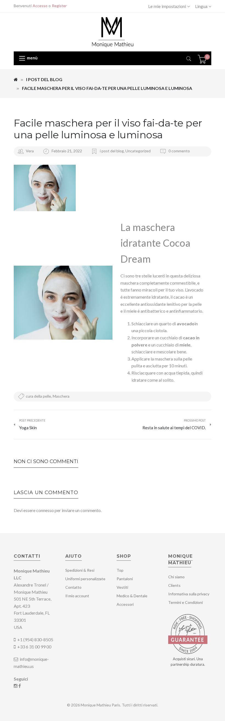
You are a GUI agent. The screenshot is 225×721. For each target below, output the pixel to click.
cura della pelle (38, 396)
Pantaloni (125, 578)
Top (120, 570)
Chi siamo (176, 576)
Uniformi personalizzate (85, 578)
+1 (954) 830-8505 (35, 639)
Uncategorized (138, 150)
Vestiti (122, 587)
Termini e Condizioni (185, 602)
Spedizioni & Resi (79, 570)
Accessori (125, 604)
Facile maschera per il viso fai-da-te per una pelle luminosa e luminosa (108, 129)
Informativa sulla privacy (188, 593)
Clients (174, 585)
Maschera (61, 396)
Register (59, 5)
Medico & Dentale (132, 595)
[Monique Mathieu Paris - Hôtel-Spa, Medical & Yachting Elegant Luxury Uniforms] (112, 31)
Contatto (73, 587)
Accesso (40, 5)
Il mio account (77, 595)
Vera (30, 150)
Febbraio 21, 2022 (67, 150)
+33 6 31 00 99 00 (34, 646)
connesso (45, 510)
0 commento (179, 150)
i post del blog (44, 79)
